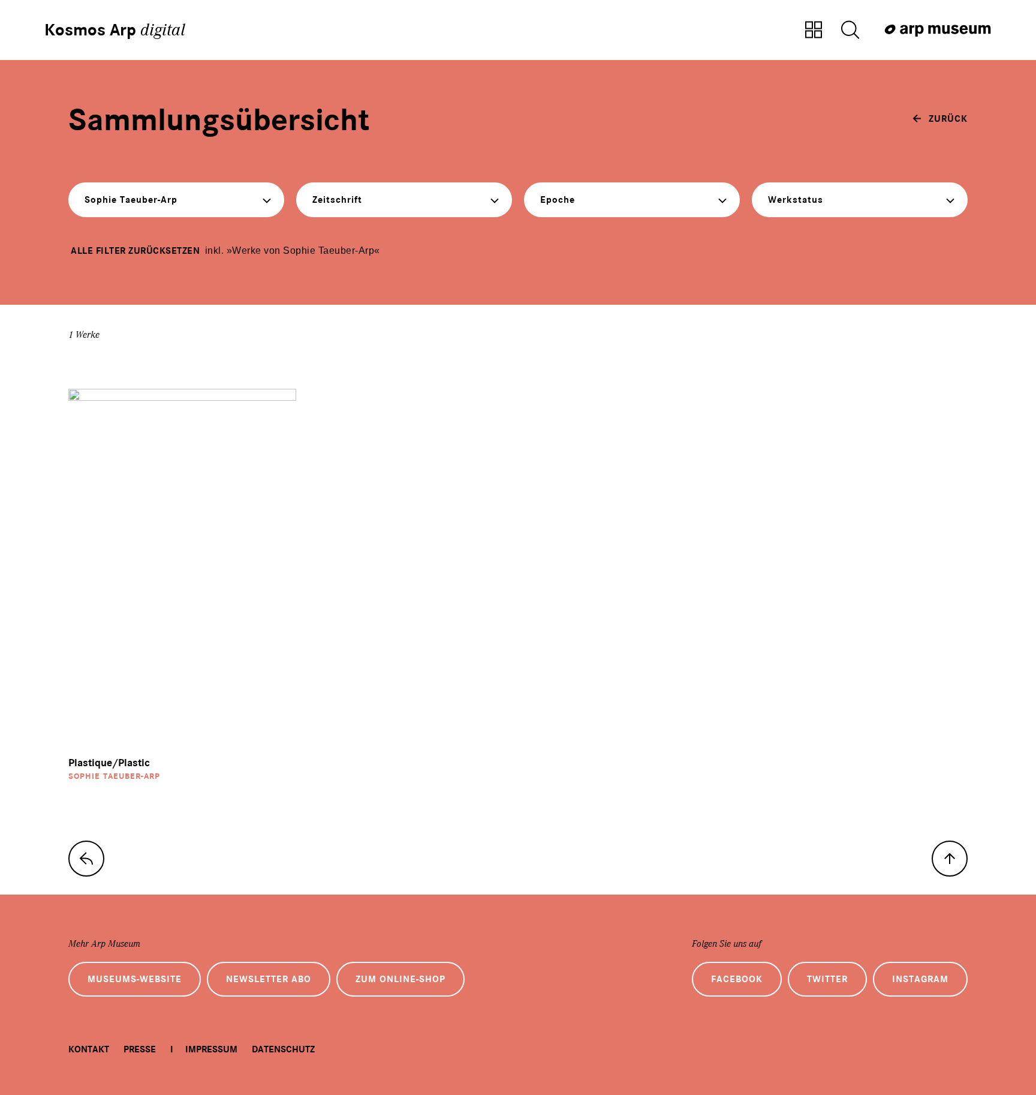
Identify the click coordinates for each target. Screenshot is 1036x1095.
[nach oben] (950, 859)
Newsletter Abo (268, 979)
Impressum (211, 1049)
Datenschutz (283, 1049)
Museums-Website (135, 979)
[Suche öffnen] (850, 31)
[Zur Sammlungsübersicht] (814, 31)
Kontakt (88, 1049)
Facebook (737, 979)
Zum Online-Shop (400, 979)
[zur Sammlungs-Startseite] (86, 859)
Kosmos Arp (114, 30)
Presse (140, 1049)
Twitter (827, 979)
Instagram (920, 979)
